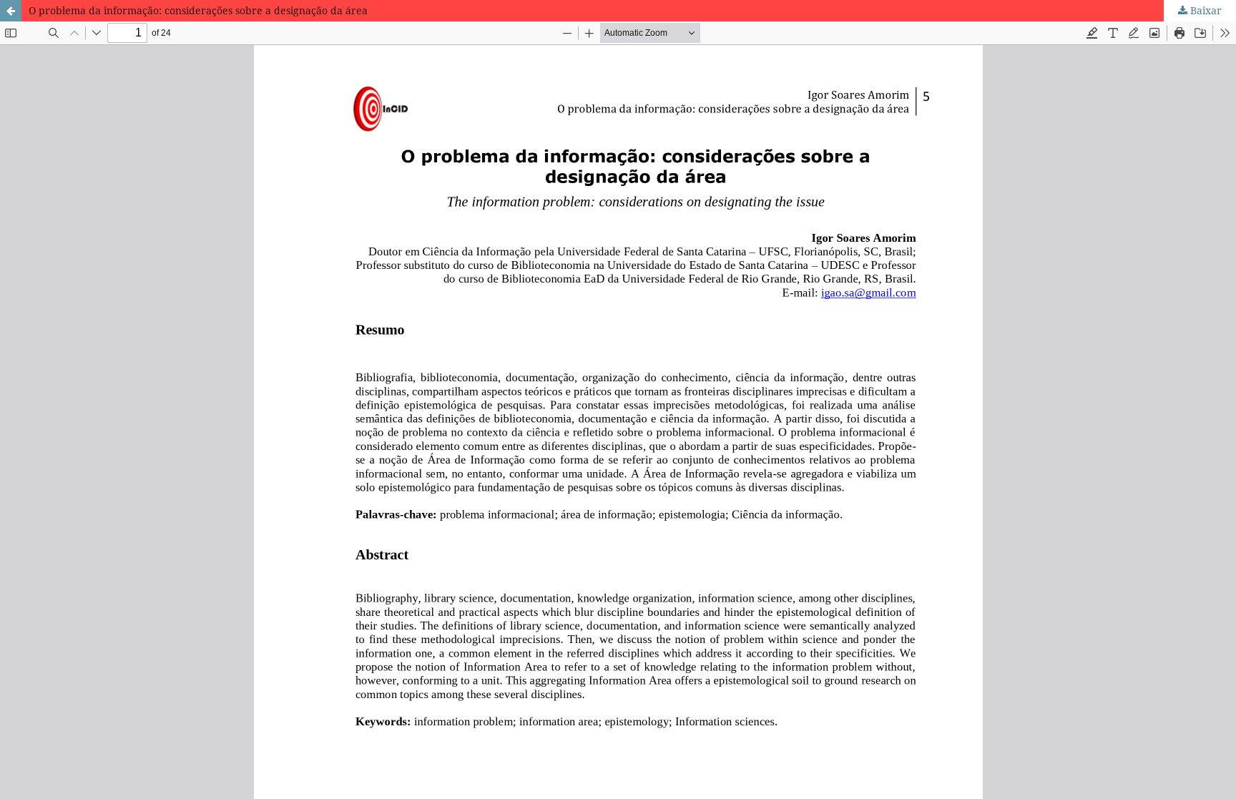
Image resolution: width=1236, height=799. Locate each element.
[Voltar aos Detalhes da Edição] (10, 10)
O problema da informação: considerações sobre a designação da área (198, 10)
